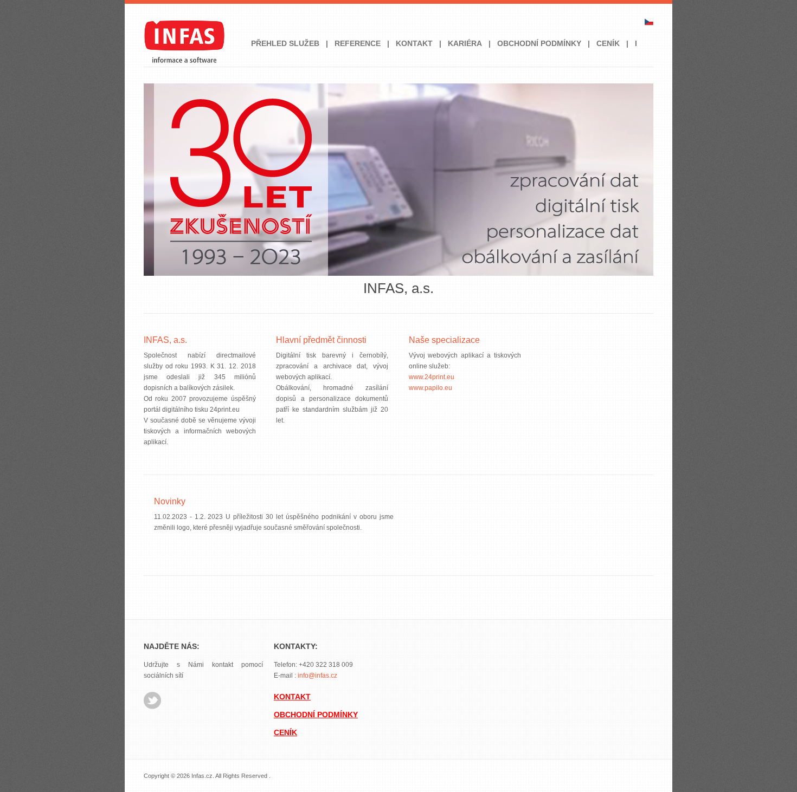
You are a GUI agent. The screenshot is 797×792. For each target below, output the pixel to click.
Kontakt (414, 43)
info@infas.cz (317, 675)
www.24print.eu (431, 377)
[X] (152, 707)
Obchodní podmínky (539, 43)
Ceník (608, 43)
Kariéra (465, 43)
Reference (358, 43)
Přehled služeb (285, 43)
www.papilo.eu (430, 388)
